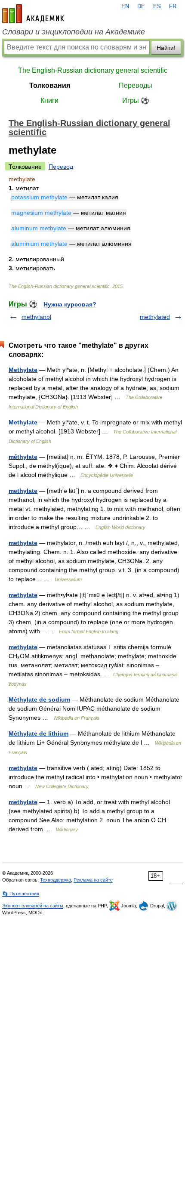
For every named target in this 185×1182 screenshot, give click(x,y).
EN (125, 6)
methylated (155, 316)
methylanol (36, 316)
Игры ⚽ (135, 100)
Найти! (166, 47)
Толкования (49, 85)
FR (172, 6)
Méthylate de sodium (39, 699)
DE (141, 6)
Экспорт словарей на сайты (32, 905)
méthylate (23, 456)
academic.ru (33, 13)
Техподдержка (55, 879)
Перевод (61, 166)
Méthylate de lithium (38, 733)
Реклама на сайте (93, 879)
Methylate (23, 369)
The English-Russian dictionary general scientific (92, 70)
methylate (23, 490)
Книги (49, 100)
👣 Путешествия (20, 893)
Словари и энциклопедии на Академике (73, 32)
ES (157, 6)
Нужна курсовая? (69, 304)
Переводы (135, 85)
